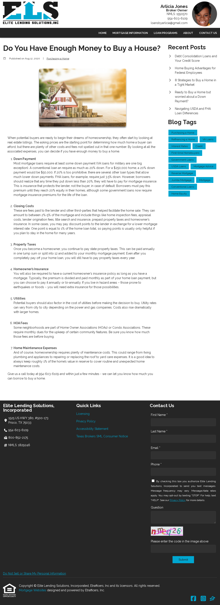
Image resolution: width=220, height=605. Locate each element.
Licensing (83, 413)
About (188, 33)
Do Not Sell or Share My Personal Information (34, 573)
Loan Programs (165, 33)
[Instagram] (203, 599)
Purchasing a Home (58, 58)
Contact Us (208, 33)
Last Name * (159, 431)
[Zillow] (212, 599)
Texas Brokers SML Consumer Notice (102, 436)
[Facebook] (193, 599)
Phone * (156, 464)
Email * (155, 448)
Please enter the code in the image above (179, 541)
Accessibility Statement (92, 428)
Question (157, 507)
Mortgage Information (130, 33)
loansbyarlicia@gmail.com (169, 23)
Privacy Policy (86, 421)
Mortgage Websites (33, 590)
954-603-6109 (178, 18)
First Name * (159, 415)
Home (103, 33)
